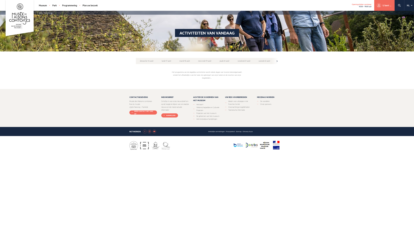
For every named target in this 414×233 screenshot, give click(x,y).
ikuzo (251, 131)
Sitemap (238, 131)
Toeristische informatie (236, 110)
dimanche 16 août (147, 61)
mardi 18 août (184, 61)
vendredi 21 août (244, 61)
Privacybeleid (230, 131)
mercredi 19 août (204, 61)
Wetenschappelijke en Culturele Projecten (207, 108)
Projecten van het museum (206, 113)
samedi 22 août (264, 61)
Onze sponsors (265, 104)
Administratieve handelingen (206, 119)
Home (41, 13)
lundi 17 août (166, 61)
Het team (199, 104)
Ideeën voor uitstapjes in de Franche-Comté (238, 102)
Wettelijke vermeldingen (216, 131)
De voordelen (265, 101)
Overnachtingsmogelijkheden (239, 107)
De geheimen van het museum (207, 116)
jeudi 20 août (224, 61)
